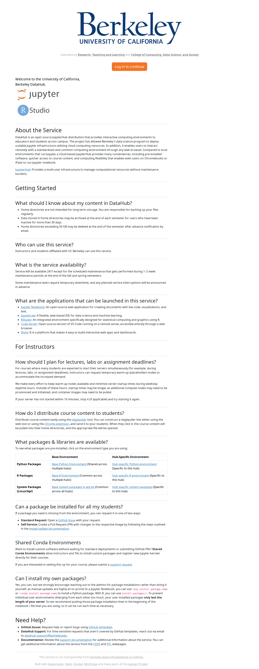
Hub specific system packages (132, 487)
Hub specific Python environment (134, 464)
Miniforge (90, 664)
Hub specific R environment (130, 475)
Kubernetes (56, 664)
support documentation (76, 640)
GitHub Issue (66, 520)
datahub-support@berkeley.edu (45, 636)
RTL (109, 644)
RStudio (26, 320)
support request (121, 564)
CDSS (96, 644)
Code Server (29, 324)
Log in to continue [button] (129, 66)
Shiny (24, 332)
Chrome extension (57, 424)
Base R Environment (65, 475)
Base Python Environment (69, 464)
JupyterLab (28, 315)
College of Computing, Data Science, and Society (165, 55)
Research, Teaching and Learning (101, 55)
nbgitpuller (79, 420)
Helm (68, 664)
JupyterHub (22, 169)
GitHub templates (100, 627)
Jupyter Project (138, 664)
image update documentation (49, 529)
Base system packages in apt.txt (73, 487)
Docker (78, 664)
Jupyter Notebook (33, 307)
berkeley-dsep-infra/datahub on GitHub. (117, 657)
